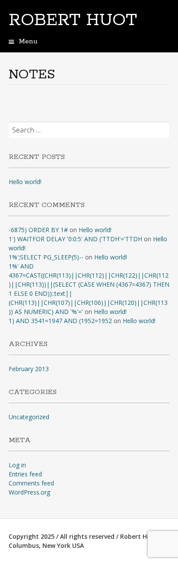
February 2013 (29, 369)
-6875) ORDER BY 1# (38, 230)
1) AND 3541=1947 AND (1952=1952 (60, 321)
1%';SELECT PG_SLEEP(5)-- (46, 257)
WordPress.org (29, 492)
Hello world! (25, 182)
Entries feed (25, 474)
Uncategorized (29, 417)
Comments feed (31, 483)
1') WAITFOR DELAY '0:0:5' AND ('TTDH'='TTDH (75, 239)
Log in (17, 465)
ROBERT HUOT (73, 20)
